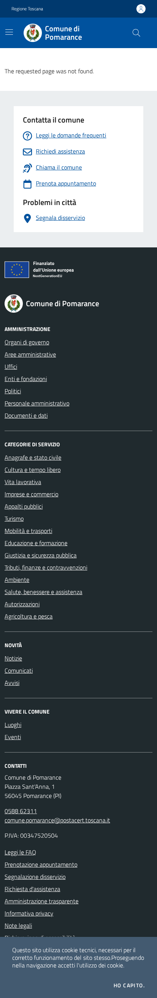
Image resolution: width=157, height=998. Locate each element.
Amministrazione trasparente (41, 901)
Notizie (13, 658)
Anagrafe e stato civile (33, 457)
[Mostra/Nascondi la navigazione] (9, 32)
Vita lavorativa (23, 481)
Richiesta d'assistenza (32, 888)
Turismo (14, 518)
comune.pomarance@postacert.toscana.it (57, 820)
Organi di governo (27, 342)
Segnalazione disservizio (35, 876)
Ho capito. (129, 985)
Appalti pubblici (24, 506)
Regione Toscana (27, 8)
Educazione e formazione (36, 542)
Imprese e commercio (31, 494)
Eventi (13, 736)
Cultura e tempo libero (33, 469)
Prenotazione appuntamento (41, 864)
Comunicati (19, 670)
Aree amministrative (30, 354)
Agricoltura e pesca (29, 616)
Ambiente (17, 579)
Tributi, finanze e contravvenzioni (46, 567)
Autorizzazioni (22, 604)
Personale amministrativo (37, 403)
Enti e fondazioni (26, 378)
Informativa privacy (29, 913)
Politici (13, 391)
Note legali (18, 925)
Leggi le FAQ (20, 852)
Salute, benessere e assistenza (43, 591)
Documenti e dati (26, 415)
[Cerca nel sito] (136, 33)
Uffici (11, 366)
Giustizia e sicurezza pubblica (41, 555)
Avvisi (12, 682)
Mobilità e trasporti (28, 530)
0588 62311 (21, 811)
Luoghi (13, 724)
